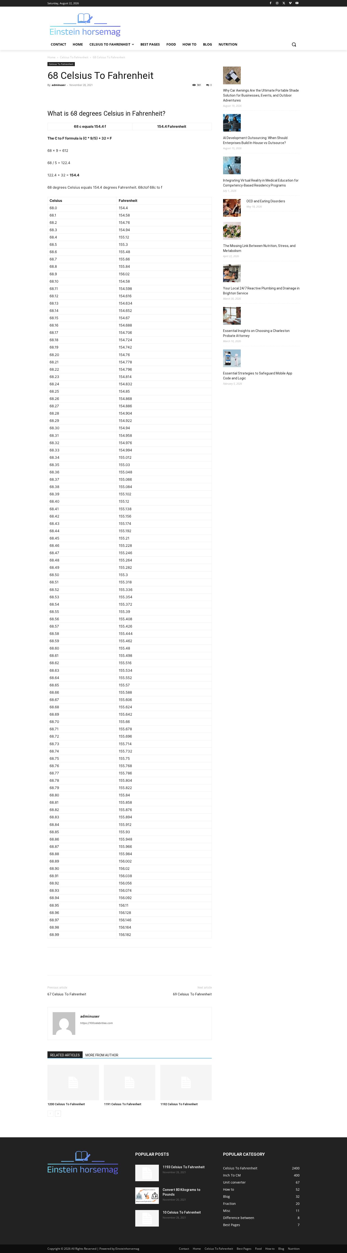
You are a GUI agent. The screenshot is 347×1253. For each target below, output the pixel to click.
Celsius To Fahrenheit (74, 57)
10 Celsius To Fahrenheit (182, 1212)
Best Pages (244, 1249)
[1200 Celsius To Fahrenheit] (73, 1082)
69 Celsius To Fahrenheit (192, 994)
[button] (294, 44)
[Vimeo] (290, 3)
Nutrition (294, 1249)
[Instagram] (277, 3)
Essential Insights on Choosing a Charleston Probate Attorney (256, 333)
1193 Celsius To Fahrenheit (184, 1167)
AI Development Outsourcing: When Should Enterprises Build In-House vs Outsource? (255, 140)
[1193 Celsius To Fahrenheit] (147, 1173)
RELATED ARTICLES (65, 1055)
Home (51, 57)
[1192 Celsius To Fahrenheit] (186, 1082)
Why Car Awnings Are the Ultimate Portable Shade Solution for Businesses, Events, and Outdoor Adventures (261, 95)
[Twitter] (284, 3)
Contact (184, 1249)
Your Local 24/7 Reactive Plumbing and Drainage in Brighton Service (261, 290)
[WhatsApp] (84, 95)
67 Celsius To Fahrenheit (66, 994)
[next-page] (58, 1114)
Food (258, 1249)
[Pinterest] (74, 95)
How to (270, 1249)
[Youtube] (297, 3)
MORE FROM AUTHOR (101, 1055)
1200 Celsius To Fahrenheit (66, 1104)
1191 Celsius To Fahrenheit (122, 1104)
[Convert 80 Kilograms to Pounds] (147, 1195)
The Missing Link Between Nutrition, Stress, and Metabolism (259, 248)
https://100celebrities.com (96, 1023)
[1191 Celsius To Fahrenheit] (129, 1082)
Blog (281, 1249)
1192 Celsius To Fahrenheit (179, 1104)
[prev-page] (50, 1114)
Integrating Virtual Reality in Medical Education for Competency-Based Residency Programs (261, 182)
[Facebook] (270, 3)
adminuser (59, 85)
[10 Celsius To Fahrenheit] (147, 1218)
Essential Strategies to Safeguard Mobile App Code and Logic (257, 375)
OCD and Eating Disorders (265, 201)
